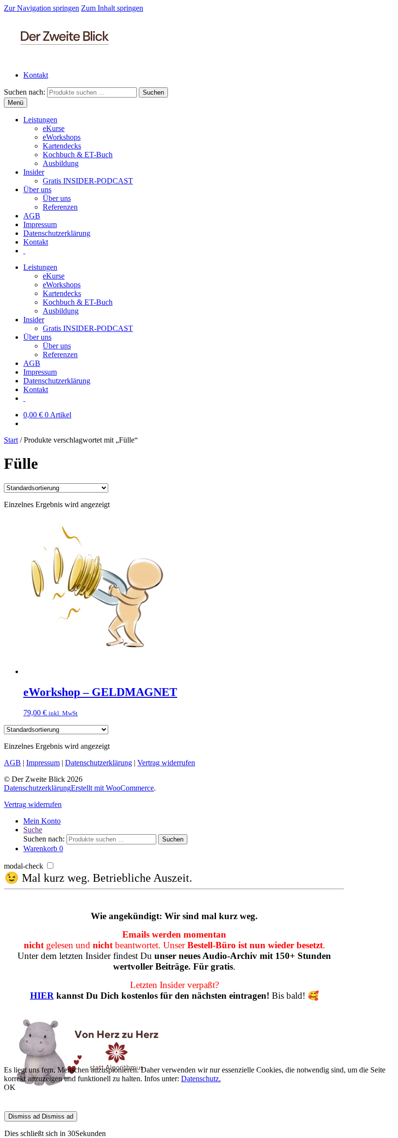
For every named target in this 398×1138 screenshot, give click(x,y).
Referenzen (60, 207)
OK (10, 1087)
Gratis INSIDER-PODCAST (88, 181)
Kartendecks (62, 146)
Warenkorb (43, 848)
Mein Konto (42, 821)
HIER (42, 995)
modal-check (23, 866)
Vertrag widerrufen (166, 763)
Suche (32, 829)
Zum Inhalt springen (112, 8)
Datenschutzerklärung (56, 233)
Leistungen (40, 119)
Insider (33, 172)
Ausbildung (61, 163)
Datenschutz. (201, 1078)
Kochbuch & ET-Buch (78, 154)
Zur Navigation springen (41, 8)
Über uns (37, 189)
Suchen (153, 92)
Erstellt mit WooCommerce (112, 788)
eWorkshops (62, 137)
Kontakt (35, 75)
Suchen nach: (24, 92)
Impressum (40, 224)
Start (11, 440)
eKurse (54, 128)
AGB (31, 216)
